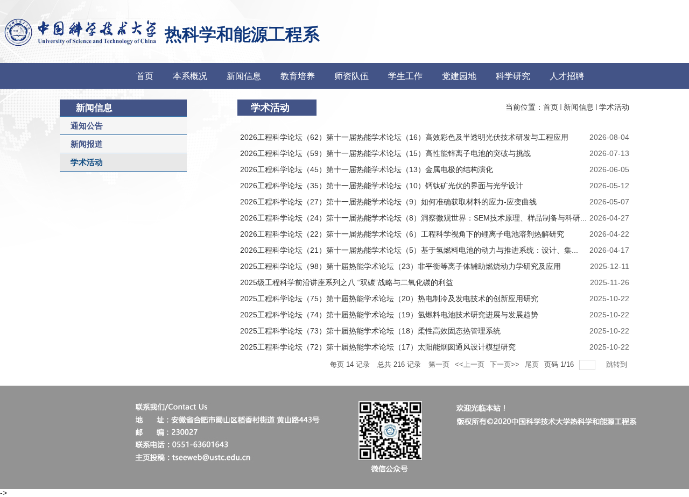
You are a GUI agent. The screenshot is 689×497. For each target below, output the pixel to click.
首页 (550, 107)
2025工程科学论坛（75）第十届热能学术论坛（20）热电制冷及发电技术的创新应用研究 (389, 298)
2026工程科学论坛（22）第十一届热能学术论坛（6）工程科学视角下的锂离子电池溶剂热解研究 (402, 234)
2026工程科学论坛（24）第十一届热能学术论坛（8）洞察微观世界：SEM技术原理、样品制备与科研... (413, 218)
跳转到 (617, 364)
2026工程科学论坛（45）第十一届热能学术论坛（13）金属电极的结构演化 (366, 169)
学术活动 (614, 107)
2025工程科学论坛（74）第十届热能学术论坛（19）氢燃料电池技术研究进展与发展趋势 (389, 314)
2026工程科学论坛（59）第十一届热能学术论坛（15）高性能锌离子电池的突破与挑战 (385, 153)
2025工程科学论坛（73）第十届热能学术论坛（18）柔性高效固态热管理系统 (370, 330)
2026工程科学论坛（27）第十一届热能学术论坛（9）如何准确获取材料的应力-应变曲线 (388, 201)
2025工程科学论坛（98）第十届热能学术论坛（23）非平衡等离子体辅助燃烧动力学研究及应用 (400, 266)
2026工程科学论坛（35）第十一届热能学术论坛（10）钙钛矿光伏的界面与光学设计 (381, 185)
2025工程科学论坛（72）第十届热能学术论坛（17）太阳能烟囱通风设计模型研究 (378, 347)
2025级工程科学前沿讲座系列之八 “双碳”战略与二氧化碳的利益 (346, 282)
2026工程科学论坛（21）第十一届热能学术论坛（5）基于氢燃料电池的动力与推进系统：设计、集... (409, 250)
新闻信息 (579, 107)
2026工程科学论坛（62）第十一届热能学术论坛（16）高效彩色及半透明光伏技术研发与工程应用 (404, 137)
